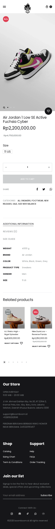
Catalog (7, 451)
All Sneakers (24, 200)
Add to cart (27, 179)
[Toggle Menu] (4, 7)
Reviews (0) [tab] (10, 231)
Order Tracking (37, 462)
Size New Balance (27, 203)
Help (32, 451)
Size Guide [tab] (9, 239)
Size (6, 145)
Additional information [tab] (18, 224)
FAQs (32, 456)
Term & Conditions (12, 462)
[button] (4, 107)
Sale (15, 203)
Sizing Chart (9, 456)
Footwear (37, 200)
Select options (11, 343)
